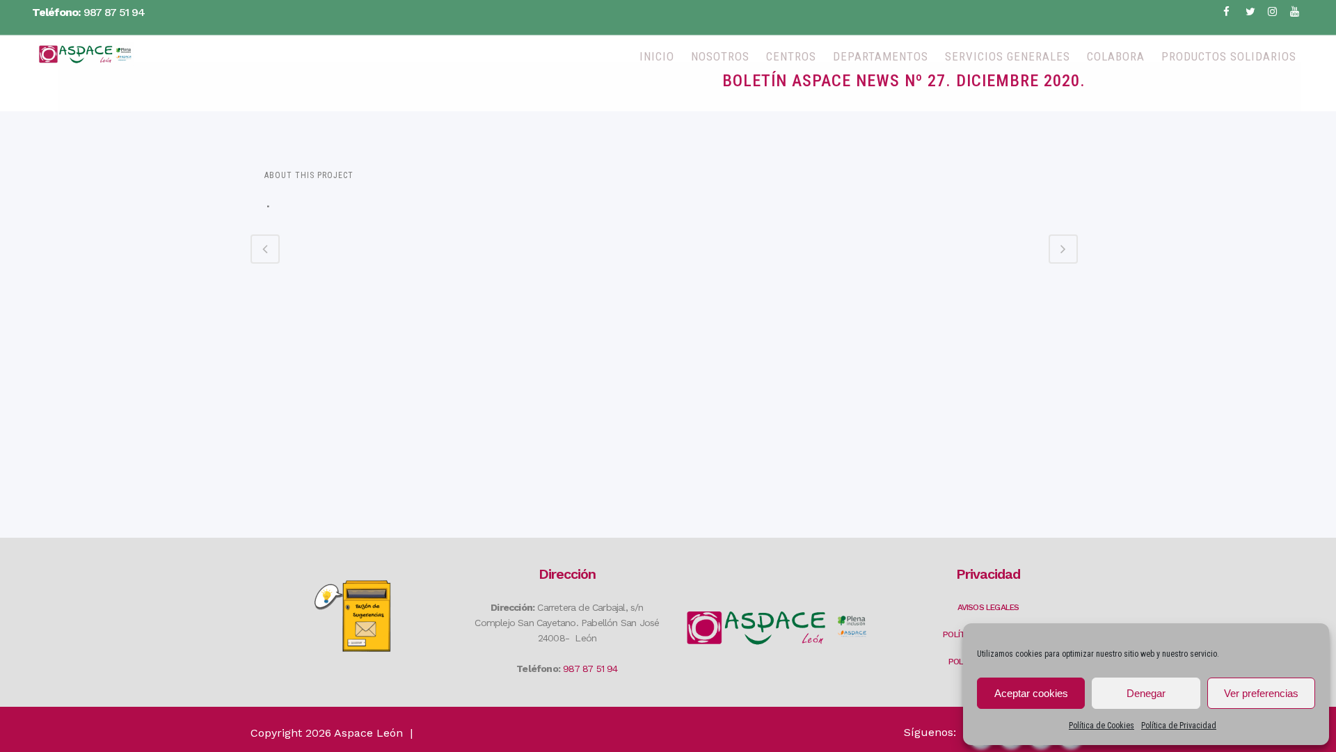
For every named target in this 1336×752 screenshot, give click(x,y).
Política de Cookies (1101, 725)
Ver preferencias (1261, 693)
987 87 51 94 (114, 12)
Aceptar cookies (1031, 693)
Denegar (1146, 693)
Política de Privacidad (1178, 725)
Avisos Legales (988, 607)
